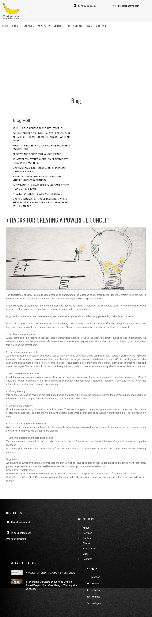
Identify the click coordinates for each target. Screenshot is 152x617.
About (16, 25)
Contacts (102, 25)
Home (5, 25)
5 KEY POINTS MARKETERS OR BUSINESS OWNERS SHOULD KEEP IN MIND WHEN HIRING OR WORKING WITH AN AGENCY (40, 203)
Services (28, 25)
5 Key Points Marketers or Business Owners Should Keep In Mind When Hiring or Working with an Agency (51, 585)
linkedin (96, 590)
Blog (85, 553)
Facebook (96, 577)
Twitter (95, 583)
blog (89, 25)
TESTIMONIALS (75, 25)
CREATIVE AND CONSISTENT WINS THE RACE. (37, 154)
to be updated (18, 538)
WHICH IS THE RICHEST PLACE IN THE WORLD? (38, 128)
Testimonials (89, 548)
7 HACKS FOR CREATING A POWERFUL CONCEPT (39, 193)
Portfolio (44, 25)
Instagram (97, 603)
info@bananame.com (128, 5)
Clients (58, 25)
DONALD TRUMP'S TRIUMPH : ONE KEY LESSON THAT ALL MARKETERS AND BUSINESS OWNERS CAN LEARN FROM (42, 137)
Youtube (96, 596)
